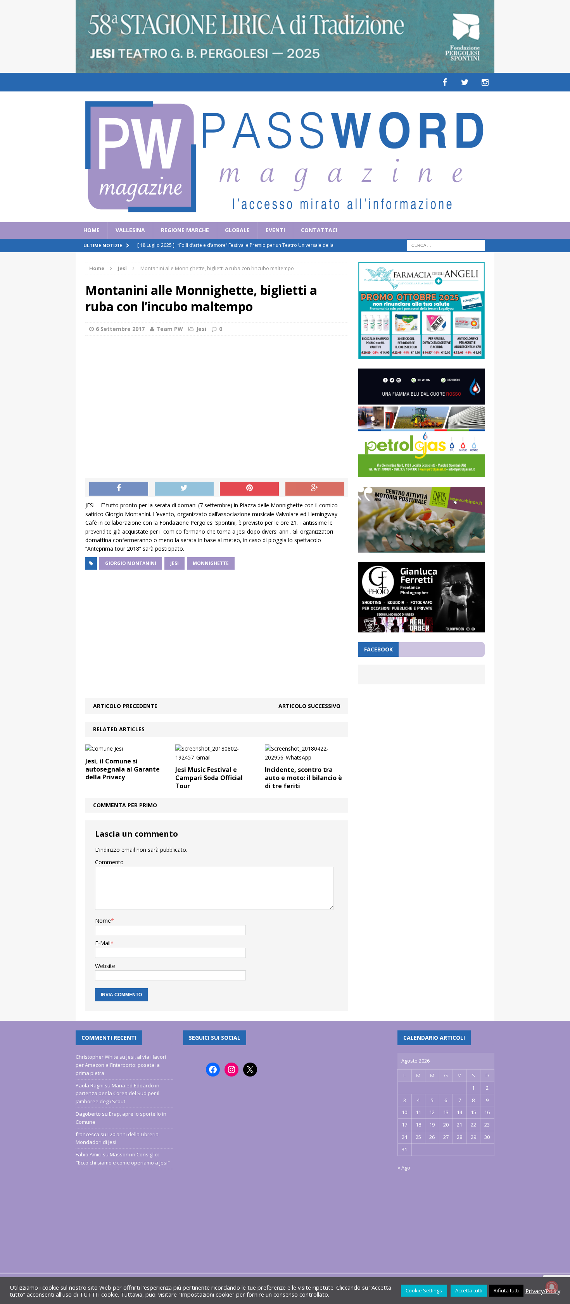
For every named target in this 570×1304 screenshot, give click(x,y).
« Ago (403, 1167)
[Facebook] (444, 82)
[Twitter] (465, 82)
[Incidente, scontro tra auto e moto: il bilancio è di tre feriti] (306, 757)
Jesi (201, 328)
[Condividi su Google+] (314, 489)
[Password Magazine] (285, 156)
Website (105, 966)
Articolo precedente (125, 706)
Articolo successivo (309, 706)
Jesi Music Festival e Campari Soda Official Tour (209, 777)
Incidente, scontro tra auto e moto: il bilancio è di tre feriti (303, 777)
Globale (237, 230)
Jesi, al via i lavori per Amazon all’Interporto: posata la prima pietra (121, 1065)
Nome (103, 920)
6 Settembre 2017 (120, 328)
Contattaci (319, 230)
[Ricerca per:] (446, 244)
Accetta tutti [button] (468, 1290)
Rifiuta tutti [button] (506, 1290)
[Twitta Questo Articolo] (184, 489)
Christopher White (97, 1056)
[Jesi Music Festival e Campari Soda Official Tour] (217, 757)
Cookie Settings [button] (424, 1290)
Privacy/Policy (542, 1290)
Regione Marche (185, 230)
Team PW (169, 328)
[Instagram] (485, 82)
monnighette (211, 563)
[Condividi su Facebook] (118, 489)
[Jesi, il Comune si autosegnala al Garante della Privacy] (104, 748)
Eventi (275, 230)
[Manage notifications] (552, 1287)
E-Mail (103, 943)
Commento (109, 862)
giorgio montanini (130, 563)
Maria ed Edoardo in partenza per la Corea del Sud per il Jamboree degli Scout (117, 1093)
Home (91, 230)
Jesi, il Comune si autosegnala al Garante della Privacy (122, 769)
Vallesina (130, 230)
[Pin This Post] (249, 489)
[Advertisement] (216, 397)
